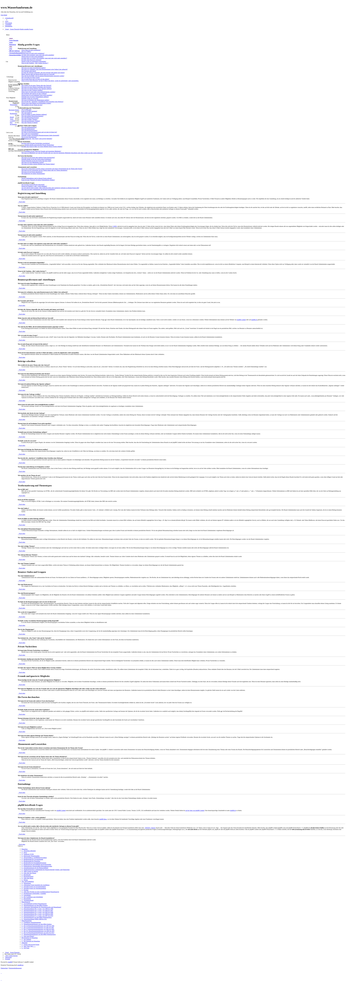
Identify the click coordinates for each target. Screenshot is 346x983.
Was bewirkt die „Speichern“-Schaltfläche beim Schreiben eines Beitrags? (42, 101)
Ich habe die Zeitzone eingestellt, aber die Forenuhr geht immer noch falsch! (43, 72)
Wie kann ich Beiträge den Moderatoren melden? (35, 100)
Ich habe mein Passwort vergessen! (31, 60)
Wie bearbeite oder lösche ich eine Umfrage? (34, 93)
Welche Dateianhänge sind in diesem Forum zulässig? (36, 178)
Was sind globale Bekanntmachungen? (32, 116)
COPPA (114, 226)
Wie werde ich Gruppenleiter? (29, 134)
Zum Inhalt (4, 15)
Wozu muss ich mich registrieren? (31, 50)
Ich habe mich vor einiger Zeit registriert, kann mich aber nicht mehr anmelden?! (44, 58)
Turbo (11, 119)
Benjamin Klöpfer (14, 110)
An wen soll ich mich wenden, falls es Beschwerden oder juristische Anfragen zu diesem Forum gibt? (50, 188)
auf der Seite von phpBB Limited (194, 810)
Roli (11, 122)
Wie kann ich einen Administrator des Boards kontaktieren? (38, 189)
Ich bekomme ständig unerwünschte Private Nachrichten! (37, 145)
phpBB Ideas (103, 819)
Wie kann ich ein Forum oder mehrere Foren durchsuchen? (38, 157)
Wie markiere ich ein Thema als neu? (31, 105)
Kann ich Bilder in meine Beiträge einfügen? (34, 114)
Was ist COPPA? (26, 51)
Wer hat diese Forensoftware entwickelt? (33, 184)
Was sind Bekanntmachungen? (30, 117)
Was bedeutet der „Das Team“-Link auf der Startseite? (36, 138)
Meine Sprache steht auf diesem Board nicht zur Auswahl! (38, 74)
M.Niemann (13, 124)
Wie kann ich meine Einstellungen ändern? (33, 68)
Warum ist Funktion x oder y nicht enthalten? (34, 186)
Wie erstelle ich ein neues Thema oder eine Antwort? (36, 85)
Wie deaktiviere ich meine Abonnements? (33, 173)
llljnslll (12, 117)
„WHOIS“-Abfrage (150, 828)
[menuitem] (6, 21)
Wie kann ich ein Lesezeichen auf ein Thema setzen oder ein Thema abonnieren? (44, 170)
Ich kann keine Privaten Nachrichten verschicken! (35, 143)
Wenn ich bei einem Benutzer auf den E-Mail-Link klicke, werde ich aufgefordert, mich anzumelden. (50, 80)
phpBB (10, 962)
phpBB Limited (241, 319)
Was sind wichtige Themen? (29, 119)
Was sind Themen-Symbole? (29, 122)
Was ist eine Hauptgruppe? (29, 137)
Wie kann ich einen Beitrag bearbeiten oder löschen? (36, 87)
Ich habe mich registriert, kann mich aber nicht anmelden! (37, 55)
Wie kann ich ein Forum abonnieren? (31, 172)
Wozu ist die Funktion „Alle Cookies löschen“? (34, 63)
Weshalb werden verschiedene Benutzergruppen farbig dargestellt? (40, 135)
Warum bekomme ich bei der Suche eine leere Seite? (36, 161)
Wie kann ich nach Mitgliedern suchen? (32, 162)
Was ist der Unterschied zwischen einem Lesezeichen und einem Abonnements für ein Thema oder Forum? (51, 168)
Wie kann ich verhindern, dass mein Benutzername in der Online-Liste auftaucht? (44, 69)
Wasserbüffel (13, 104)
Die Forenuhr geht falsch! (28, 71)
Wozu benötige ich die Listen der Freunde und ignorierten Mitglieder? (41, 151)
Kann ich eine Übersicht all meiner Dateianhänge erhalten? (38, 180)
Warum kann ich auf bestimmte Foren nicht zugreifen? (36, 95)
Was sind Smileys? (26, 113)
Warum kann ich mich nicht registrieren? (32, 53)
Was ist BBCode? (26, 109)
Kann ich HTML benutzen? (29, 111)
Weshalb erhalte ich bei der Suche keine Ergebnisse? (36, 159)
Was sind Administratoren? (29, 127)
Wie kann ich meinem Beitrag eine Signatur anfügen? (36, 88)
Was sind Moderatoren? (28, 129)
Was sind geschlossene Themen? (30, 121)
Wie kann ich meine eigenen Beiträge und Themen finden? (38, 164)
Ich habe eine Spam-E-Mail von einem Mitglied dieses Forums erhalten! (41, 146)
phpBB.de (254, 319)
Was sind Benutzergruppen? (29, 130)
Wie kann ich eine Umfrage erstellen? (32, 90)
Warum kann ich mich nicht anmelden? (32, 56)
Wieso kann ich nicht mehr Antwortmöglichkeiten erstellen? (38, 92)
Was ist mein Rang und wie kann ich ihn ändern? (35, 79)
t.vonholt (12, 121)
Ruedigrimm (13, 113)
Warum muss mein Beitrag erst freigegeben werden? (36, 103)
